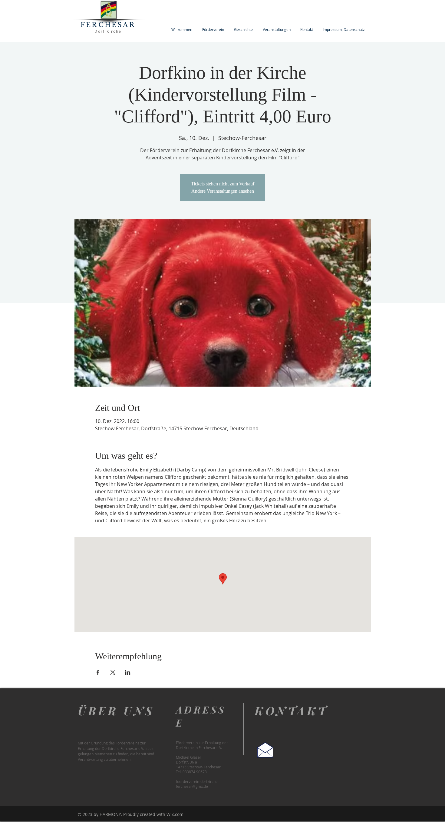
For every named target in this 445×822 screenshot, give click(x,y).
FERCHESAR (108, 25)
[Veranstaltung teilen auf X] (113, 672)
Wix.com (174, 814)
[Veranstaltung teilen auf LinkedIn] (127, 672)
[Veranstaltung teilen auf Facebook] (98, 672)
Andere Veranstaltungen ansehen (222, 191)
